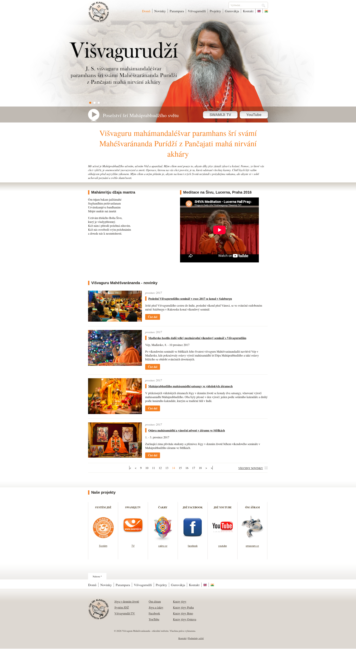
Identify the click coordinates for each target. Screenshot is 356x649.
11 (153, 468)
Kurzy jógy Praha (183, 607)
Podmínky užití (196, 638)
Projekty (215, 11)
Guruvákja (232, 11)
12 (160, 468)
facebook (193, 546)
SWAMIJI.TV (133, 507)
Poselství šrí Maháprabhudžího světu (141, 115)
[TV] (133, 540)
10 (146, 468)
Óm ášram (155, 601)
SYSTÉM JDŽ (103, 507)
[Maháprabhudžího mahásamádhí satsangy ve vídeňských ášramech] (115, 413)
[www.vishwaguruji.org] (259, 11)
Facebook (154, 613)
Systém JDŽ (121, 607)
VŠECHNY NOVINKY (250, 468)
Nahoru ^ (97, 576)
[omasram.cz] (252, 540)
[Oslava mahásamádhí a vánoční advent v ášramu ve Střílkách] (115, 456)
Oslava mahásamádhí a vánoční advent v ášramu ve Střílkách (186, 430)
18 (200, 468)
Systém (103, 546)
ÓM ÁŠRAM (252, 507)
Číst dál (152, 317)
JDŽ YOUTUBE (223, 507)
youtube (222, 546)
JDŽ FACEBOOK (193, 507)
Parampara (177, 11)
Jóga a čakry (156, 607)
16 (186, 468)
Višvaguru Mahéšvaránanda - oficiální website (99, 14)
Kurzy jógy (179, 601)
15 (180, 468)
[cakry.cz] (163, 540)
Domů (146, 11)
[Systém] (103, 540)
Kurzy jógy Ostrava (184, 619)
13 (166, 468)
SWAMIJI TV (220, 115)
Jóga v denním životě (126, 601)
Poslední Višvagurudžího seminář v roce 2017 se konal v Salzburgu (190, 298)
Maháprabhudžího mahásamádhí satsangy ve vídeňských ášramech (190, 386)
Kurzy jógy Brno (183, 613)
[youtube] (223, 540)
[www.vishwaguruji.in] (265, 11)
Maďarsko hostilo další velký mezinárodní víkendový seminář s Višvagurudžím (197, 338)
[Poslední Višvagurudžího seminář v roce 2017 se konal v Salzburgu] (115, 320)
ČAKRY (162, 507)
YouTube (253, 115)
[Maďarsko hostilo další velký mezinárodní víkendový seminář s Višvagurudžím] (115, 365)
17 (193, 468)
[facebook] (193, 540)
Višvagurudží (197, 11)
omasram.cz (252, 546)
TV (133, 546)
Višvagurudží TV (124, 613)
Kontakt (248, 11)
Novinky (160, 11)
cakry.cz (162, 546)
